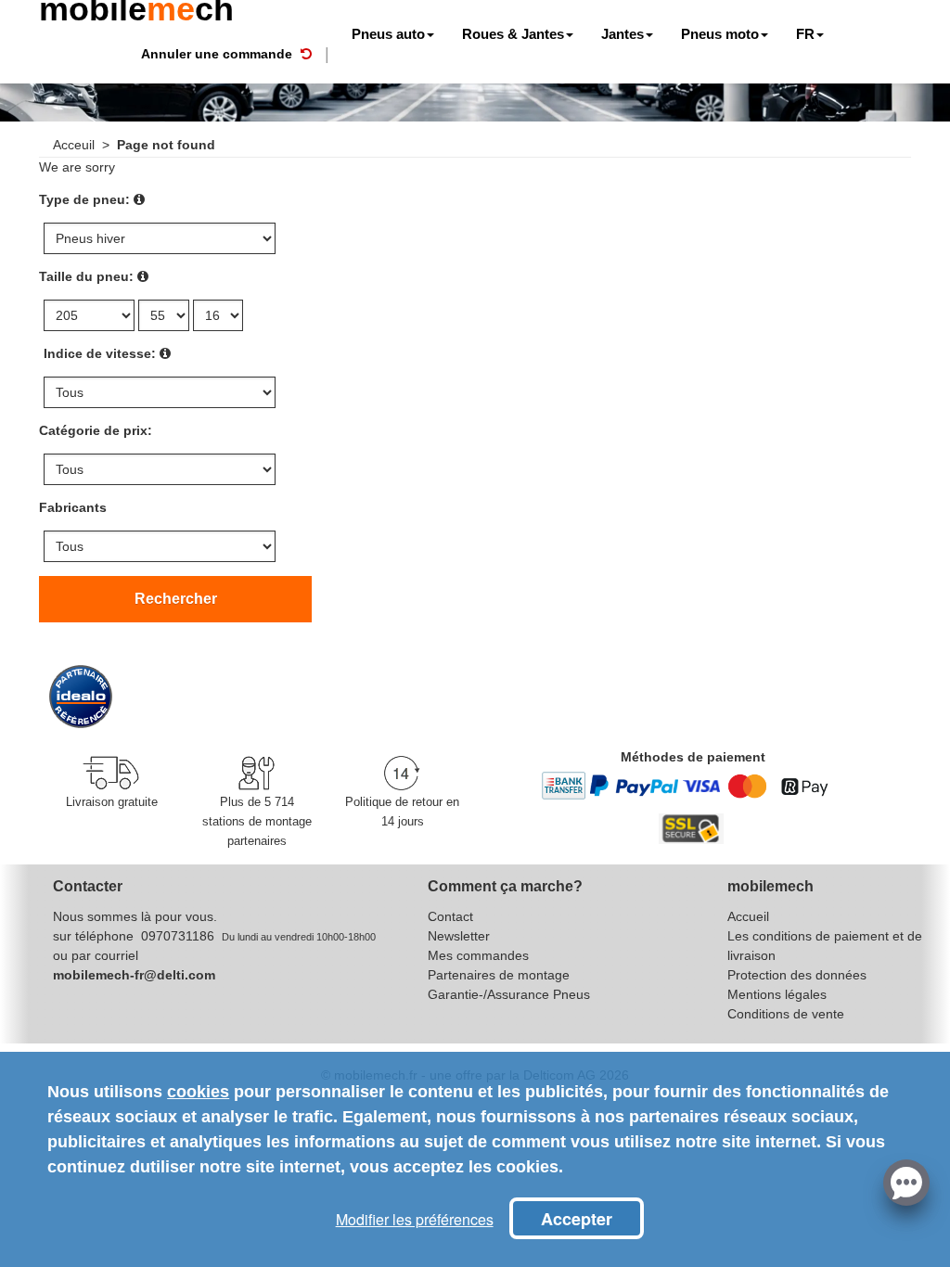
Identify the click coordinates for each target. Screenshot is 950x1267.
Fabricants (73, 507)
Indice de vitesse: (100, 353)
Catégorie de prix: (95, 430)
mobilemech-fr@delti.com (134, 974)
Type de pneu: (84, 199)
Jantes (622, 34)
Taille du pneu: (86, 276)
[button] (906, 1180)
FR (805, 34)
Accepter (576, 1219)
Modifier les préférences (415, 1219)
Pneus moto (720, 34)
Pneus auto (388, 34)
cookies (198, 1091)
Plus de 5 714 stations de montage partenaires (257, 821)
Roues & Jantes (513, 34)
